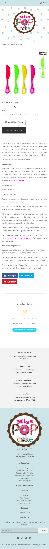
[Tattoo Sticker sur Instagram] (22, 538)
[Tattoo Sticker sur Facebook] (18, 538)
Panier (45, 3)
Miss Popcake (12, 545)
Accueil (4, 44)
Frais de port (16, 115)
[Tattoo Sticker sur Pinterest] (30, 538)
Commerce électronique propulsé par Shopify (31, 545)
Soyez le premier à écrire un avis (24, 330)
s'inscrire (43, 530)
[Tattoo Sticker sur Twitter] (26, 538)
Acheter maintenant (13, 130)
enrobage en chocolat (16, 180)
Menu (6, 3)
